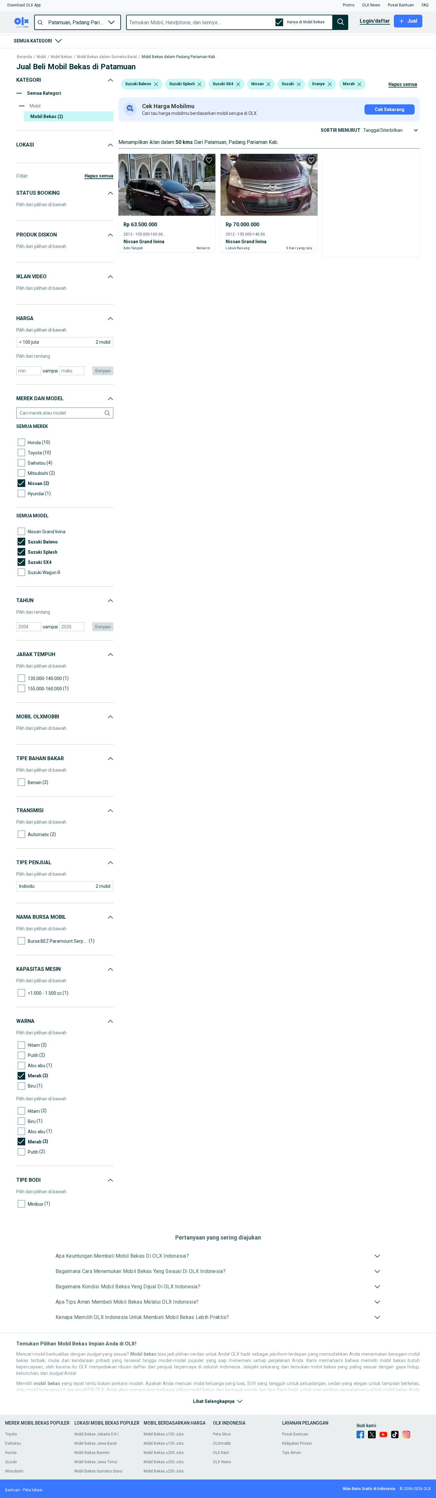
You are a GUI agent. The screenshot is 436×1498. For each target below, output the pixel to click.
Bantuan (12, 1490)
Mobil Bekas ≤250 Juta (164, 1462)
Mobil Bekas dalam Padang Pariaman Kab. (179, 57)
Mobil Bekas (61, 57)
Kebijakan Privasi (297, 1443)
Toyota (11, 1434)
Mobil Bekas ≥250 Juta (164, 1471)
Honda (11, 1452)
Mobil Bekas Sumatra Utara (98, 1471)
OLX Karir (221, 1452)
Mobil (41, 57)
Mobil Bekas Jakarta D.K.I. (96, 1434)
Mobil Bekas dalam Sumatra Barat (107, 57)
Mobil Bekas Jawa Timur (95, 1462)
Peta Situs (222, 1434)
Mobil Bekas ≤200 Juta (164, 1452)
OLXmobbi (222, 1443)
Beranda (24, 57)
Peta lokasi (32, 1490)
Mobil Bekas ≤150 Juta (164, 1443)
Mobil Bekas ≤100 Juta (164, 1434)
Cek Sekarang (389, 109)
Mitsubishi (14, 1471)
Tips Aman (291, 1452)
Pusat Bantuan (295, 1434)
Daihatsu (13, 1443)
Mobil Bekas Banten (91, 1452)
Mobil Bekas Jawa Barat (95, 1443)
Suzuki (11, 1462)
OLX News (222, 1462)
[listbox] (156, 84)
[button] (24, 5)
